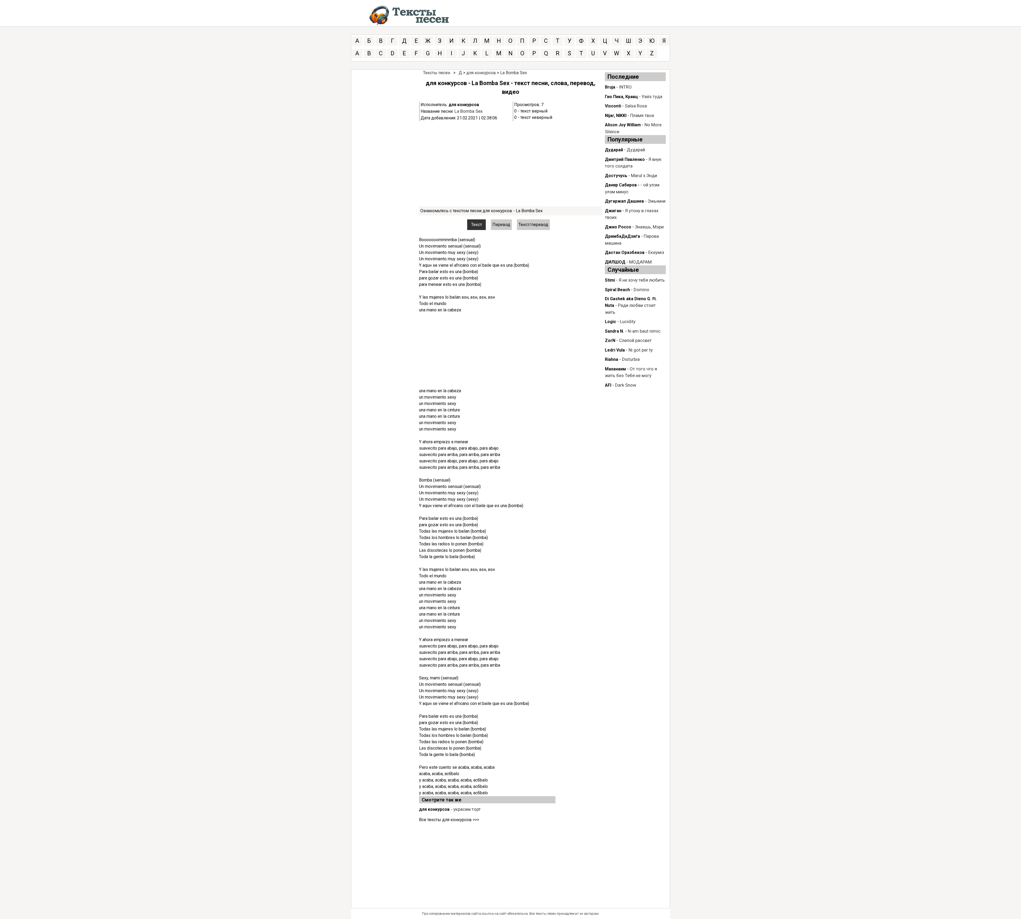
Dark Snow (625, 385)
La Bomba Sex (513, 72)
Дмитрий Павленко (625, 159)
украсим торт (467, 809)
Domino (641, 289)
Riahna (611, 359)
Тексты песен (436, 72)
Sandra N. (614, 331)
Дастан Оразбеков (625, 252)
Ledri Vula (615, 350)
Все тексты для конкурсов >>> (449, 819)
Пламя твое (642, 115)
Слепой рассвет (635, 340)
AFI (608, 385)
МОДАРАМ (640, 262)
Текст (476, 224)
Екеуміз (656, 252)
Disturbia (631, 359)
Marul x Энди (644, 175)
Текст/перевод (533, 224)
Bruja (610, 87)
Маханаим (615, 368)
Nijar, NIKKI (615, 115)
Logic (610, 321)
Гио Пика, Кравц (621, 96)
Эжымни (657, 201)
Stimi (610, 280)
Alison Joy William (623, 124)
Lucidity (627, 321)
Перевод (501, 224)
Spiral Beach (617, 289)
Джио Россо (618, 226)
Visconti (613, 105)
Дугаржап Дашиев (624, 201)
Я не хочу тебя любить (642, 280)
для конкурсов (481, 72)
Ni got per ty (641, 350)
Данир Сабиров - (622, 184)
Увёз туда (652, 96)
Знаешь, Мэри (649, 226)
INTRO (625, 87)
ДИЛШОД (615, 262)
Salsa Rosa (636, 105)
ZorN (610, 340)
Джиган (613, 210)
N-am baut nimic (644, 331)
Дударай (614, 149)
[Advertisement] (510, 164)
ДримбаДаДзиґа (622, 236)
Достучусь (616, 175)
